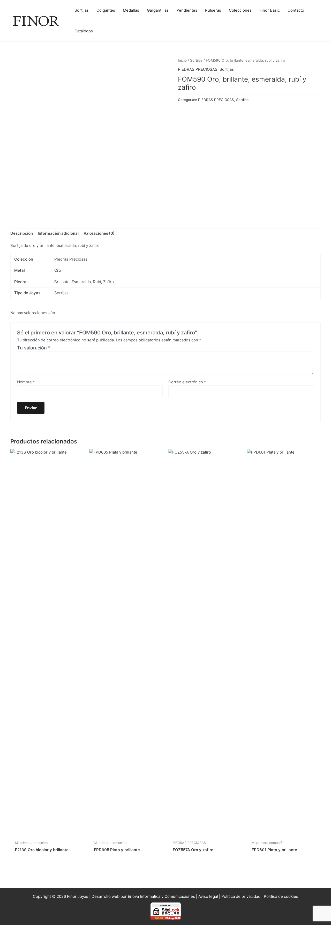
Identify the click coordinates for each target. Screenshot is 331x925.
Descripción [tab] (21, 233)
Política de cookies (281, 896)
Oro (57, 270)
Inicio (182, 60)
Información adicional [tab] (58, 233)
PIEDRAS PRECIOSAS (197, 69)
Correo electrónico (187, 381)
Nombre (26, 381)
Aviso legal (208, 896)
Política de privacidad (240, 896)
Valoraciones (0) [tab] (99, 233)
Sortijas (196, 60)
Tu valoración (33, 347)
